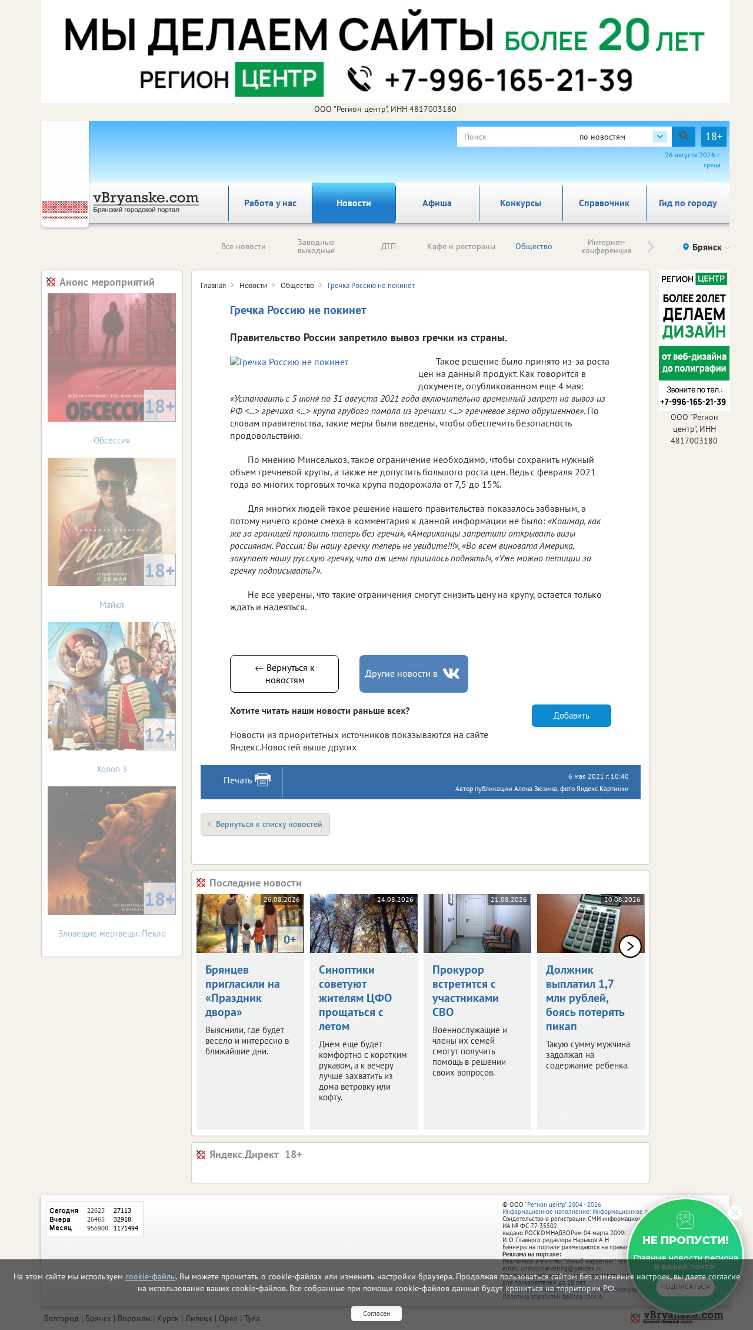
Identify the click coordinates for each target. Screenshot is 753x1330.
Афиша (437, 203)
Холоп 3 (135, 748)
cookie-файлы (150, 1276)
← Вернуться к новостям (285, 673)
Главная (213, 285)
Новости (353, 203)
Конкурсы (520, 203)
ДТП (388, 246)
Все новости (243, 246)
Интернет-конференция (606, 246)
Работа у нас (270, 203)
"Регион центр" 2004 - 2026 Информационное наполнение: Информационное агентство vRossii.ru (600, 1208)
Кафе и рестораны (461, 246)
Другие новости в (401, 673)
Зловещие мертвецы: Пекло (117, 912)
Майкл (137, 584)
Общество (533, 246)
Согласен (376, 1313)
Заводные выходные (316, 246)
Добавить (571, 715)
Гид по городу (688, 203)
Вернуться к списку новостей (269, 824)
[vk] (452, 673)
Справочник (604, 203)
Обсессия (134, 419)
